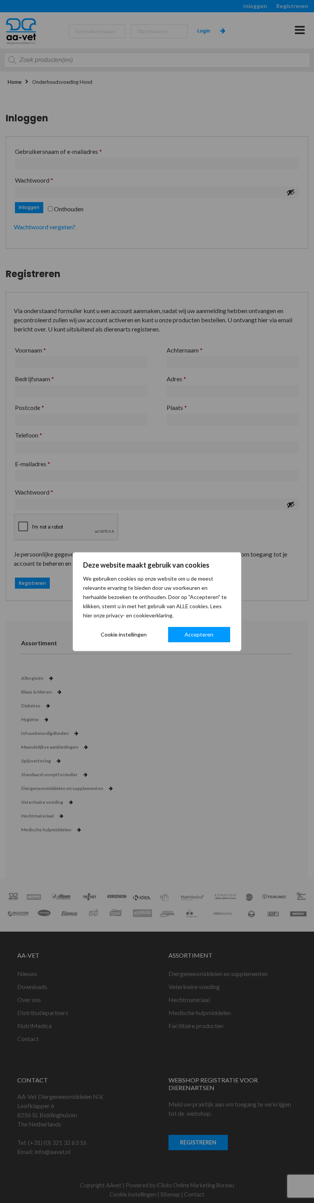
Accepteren (199, 634)
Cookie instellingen (124, 634)
